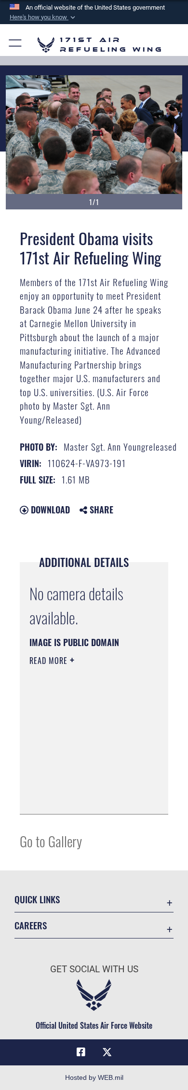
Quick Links (37, 899)
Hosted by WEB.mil (94, 1077)
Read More (49, 660)
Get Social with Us (94, 969)
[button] (43, 17)
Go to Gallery (51, 840)
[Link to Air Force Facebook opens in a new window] (81, 1052)
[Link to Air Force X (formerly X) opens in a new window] (107, 1052)
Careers (30, 925)
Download (49, 509)
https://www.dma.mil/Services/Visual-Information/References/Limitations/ (88, 796)
